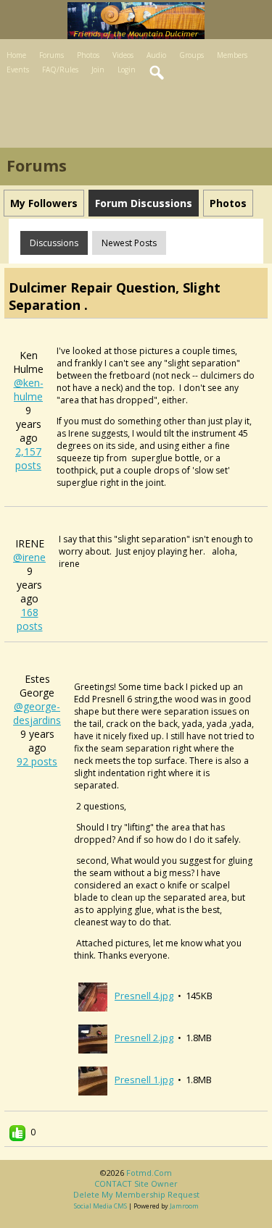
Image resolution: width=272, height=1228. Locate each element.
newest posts (129, 243)
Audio (156, 55)
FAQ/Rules (60, 69)
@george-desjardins (37, 713)
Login (127, 69)
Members (232, 55)
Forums (51, 55)
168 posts (30, 619)
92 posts (37, 761)
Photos (88, 55)
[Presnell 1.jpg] (93, 1079)
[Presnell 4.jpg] (93, 995)
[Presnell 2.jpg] (93, 1037)
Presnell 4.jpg (144, 995)
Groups (191, 55)
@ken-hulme (29, 389)
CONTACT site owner (136, 1183)
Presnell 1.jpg (144, 1079)
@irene (29, 557)
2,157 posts (28, 458)
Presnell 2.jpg (144, 1037)
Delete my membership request (136, 1194)
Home (16, 55)
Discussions (54, 243)
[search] (157, 73)
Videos (122, 55)
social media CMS (100, 1206)
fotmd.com (149, 1172)
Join (97, 69)
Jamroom (184, 1206)
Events (18, 69)
